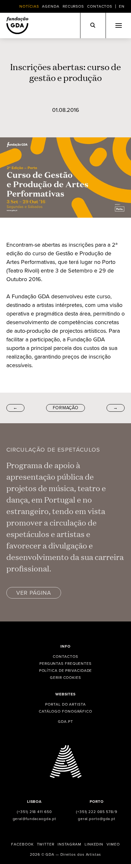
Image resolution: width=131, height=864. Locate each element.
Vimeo (113, 844)
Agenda (50, 6)
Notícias (29, 6)
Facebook (22, 844)
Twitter (45, 844)
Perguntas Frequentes (65, 663)
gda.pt (65, 721)
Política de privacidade (65, 670)
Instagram (69, 844)
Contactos (99, 6)
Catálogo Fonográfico (65, 711)
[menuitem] (122, 6)
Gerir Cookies (65, 677)
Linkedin (94, 844)
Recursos (73, 6)
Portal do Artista (65, 704)
